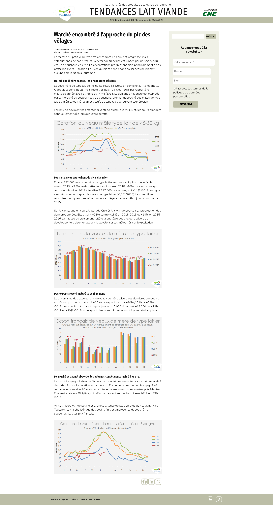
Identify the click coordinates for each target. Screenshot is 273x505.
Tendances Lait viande (138, 12)
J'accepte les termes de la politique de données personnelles (190, 92)
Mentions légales (59, 499)
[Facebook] (144, 482)
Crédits (74, 499)
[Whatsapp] (158, 482)
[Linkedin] (151, 482)
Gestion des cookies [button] (90, 499)
